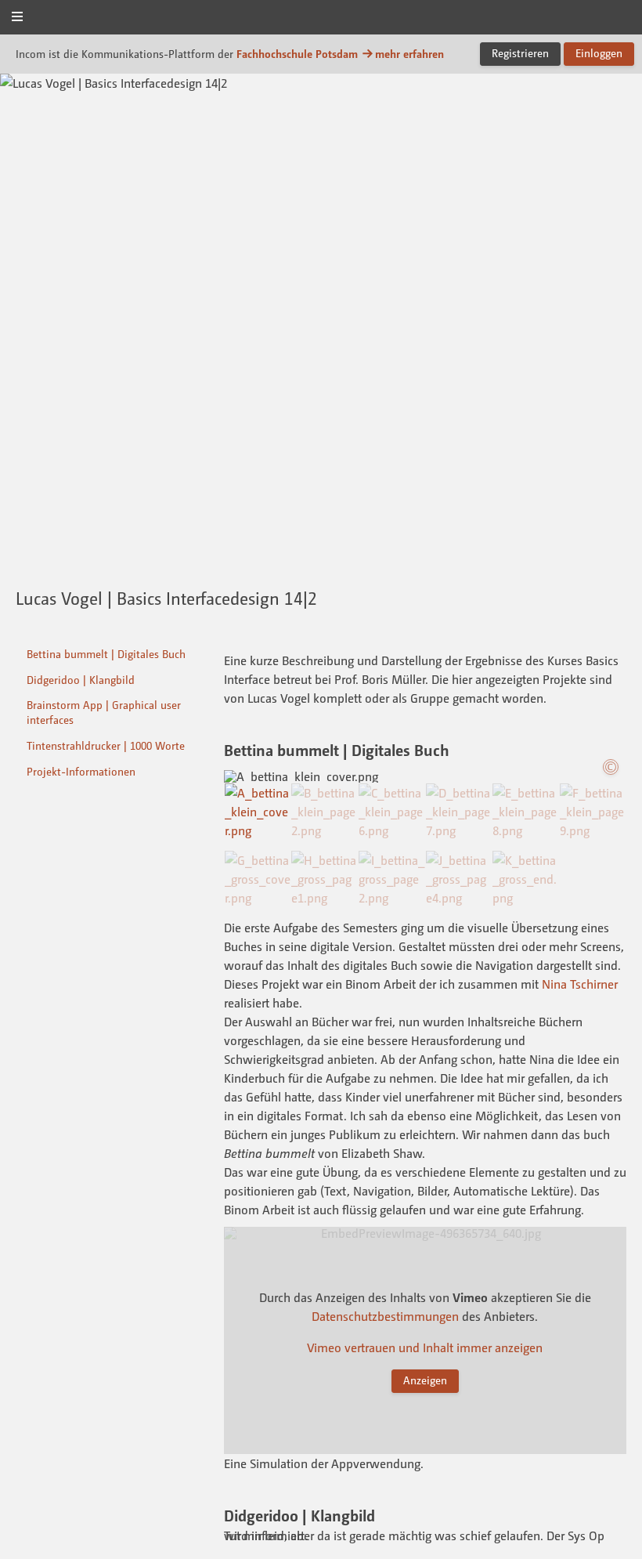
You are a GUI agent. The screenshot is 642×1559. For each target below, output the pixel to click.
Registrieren (520, 53)
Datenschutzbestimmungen (385, 1316)
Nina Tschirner (580, 984)
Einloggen (598, 53)
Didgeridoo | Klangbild (81, 679)
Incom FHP (321, 18)
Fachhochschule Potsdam (297, 53)
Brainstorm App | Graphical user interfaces (104, 712)
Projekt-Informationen (81, 771)
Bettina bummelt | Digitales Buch (106, 653)
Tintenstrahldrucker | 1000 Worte (106, 745)
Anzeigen (425, 1380)
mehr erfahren (409, 53)
